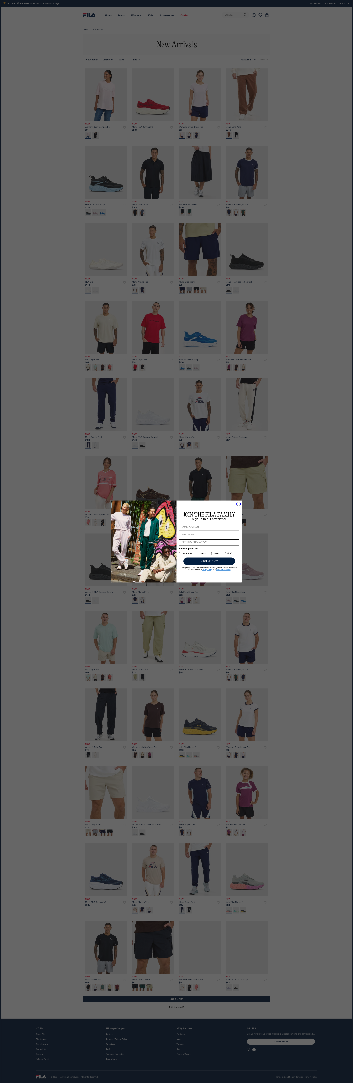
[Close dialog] (238, 504)
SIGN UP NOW (209, 561)
